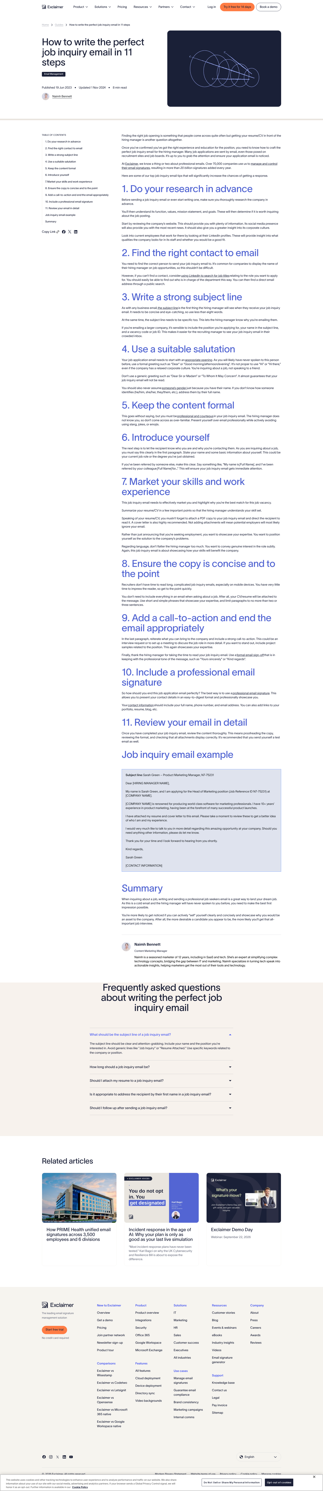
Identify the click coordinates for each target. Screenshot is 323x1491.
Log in (212, 7)
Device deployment (148, 1385)
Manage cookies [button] (271, 1473)
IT (175, 1312)
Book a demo (269, 7)
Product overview (147, 1312)
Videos (216, 1350)
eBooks (217, 1335)
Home (45, 24)
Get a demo (105, 1320)
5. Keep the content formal (60, 168)
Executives (181, 1350)
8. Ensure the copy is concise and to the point (71, 188)
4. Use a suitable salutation (60, 161)
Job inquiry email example (60, 214)
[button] (161, 1035)
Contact (185, 7)
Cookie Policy (80, 1487)
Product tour (105, 1350)
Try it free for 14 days (237, 7)
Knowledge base (223, 1382)
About (254, 1312)
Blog (215, 1320)
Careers (255, 1327)
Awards (255, 1335)
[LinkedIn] (64, 1457)
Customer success (186, 1342)
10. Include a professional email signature (69, 201)
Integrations (143, 1320)
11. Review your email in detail (62, 208)
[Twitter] (57, 1457)
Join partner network (111, 1335)
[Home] (52, 7)
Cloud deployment (147, 1378)
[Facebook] (44, 1457)
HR (176, 1327)
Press (254, 1320)
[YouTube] (71, 1457)
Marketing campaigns (188, 1409)
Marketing (180, 1320)
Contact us (219, 1390)
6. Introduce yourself (57, 174)
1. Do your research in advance (63, 141)
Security (141, 1327)
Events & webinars (224, 1327)
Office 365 (142, 1335)
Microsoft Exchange (148, 1350)
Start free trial (55, 1329)
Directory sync (145, 1393)
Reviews (256, 1342)
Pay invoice (219, 1405)
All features (142, 1370)
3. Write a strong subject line (61, 154)
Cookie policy (249, 1473)
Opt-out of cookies (279, 1482)
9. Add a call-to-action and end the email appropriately (77, 194)
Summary (50, 221)
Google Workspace (148, 1342)
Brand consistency (186, 1402)
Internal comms (184, 1417)
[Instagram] (51, 1457)
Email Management (53, 74)
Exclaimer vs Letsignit (111, 1390)
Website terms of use (203, 1473)
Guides (59, 24)
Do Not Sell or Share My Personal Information (232, 1482)
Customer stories (223, 1312)
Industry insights (223, 1342)
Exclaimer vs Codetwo (112, 1382)
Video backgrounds (148, 1400)
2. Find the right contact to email (63, 148)
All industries (182, 1357)
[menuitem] (80, 7)
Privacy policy (228, 1473)
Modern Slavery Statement (170, 1473)
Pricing (122, 7)
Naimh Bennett (62, 96)
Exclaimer (131, 164)
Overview (103, 1312)
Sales (177, 1335)
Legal (215, 1397)
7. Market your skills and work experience (68, 181)
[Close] (314, 1477)
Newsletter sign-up (110, 1342)
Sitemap (217, 1412)
